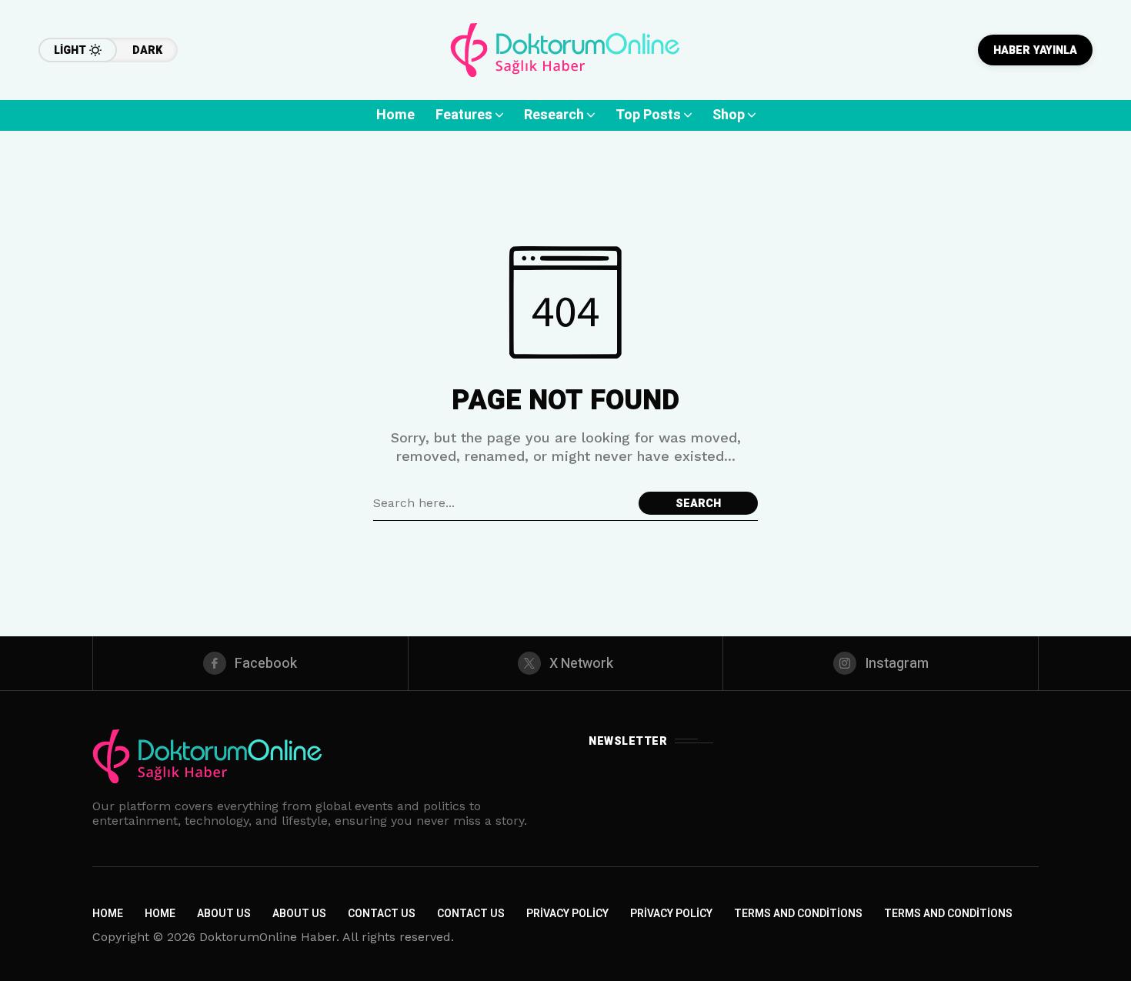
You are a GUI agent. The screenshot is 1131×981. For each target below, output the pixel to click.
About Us (224, 914)
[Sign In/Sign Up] (1085, 177)
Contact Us (381, 914)
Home (107, 914)
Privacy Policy (567, 914)
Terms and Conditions (798, 914)
